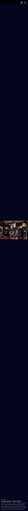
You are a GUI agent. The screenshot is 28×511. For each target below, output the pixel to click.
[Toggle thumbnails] (21, 2)
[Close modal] (25, 2)
